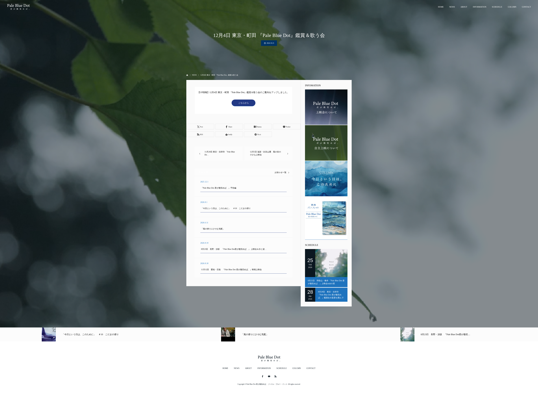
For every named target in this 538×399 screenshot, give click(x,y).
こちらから (243, 103)
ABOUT (464, 7)
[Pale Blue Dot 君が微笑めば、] (18, 7)
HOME (441, 7)
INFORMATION (479, 7)
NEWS (452, 7)
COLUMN (512, 7)
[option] (89, 334)
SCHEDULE (497, 7)
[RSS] (275, 376)
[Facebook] (262, 376)
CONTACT (526, 7)
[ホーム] (187, 75)
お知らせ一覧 (280, 172)
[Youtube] (269, 376)
